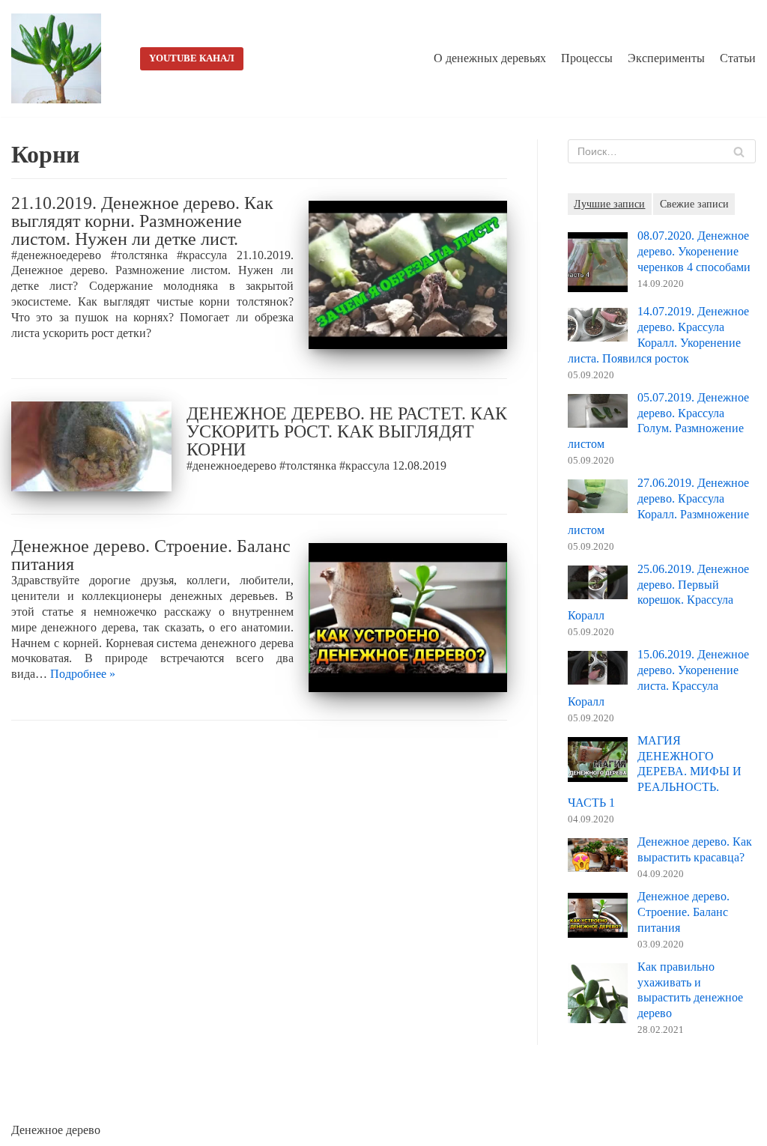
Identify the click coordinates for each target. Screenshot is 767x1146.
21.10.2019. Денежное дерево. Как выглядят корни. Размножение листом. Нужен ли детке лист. (142, 221)
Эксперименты (666, 58)
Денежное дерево (55, 1130)
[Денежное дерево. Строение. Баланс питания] (408, 617)
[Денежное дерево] (60, 58)
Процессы (587, 58)
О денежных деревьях (490, 58)
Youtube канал (191, 58)
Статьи (738, 58)
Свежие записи (694, 204)
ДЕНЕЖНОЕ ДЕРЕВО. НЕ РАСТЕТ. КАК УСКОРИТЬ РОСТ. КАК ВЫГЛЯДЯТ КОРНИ (347, 431)
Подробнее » (82, 673)
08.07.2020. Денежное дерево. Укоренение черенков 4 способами (694, 251)
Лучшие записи (609, 204)
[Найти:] (662, 151)
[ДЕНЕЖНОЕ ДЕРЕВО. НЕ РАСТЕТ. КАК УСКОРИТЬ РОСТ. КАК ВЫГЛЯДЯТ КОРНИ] (91, 446)
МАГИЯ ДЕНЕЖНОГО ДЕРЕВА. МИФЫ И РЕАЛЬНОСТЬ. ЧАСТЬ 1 (655, 771)
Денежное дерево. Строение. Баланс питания (151, 555)
